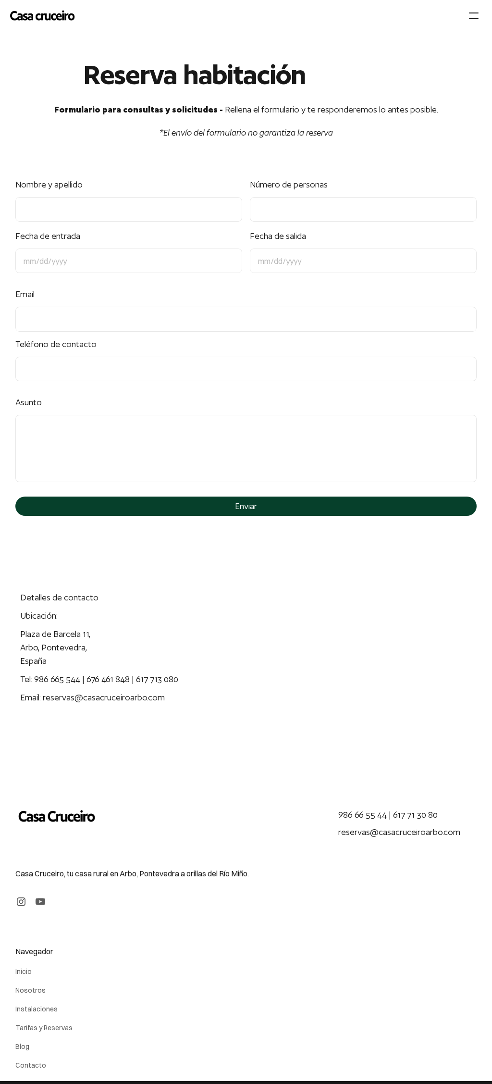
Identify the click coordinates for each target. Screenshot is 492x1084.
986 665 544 (57, 679)
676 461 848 (108, 679)
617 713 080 (158, 679)
